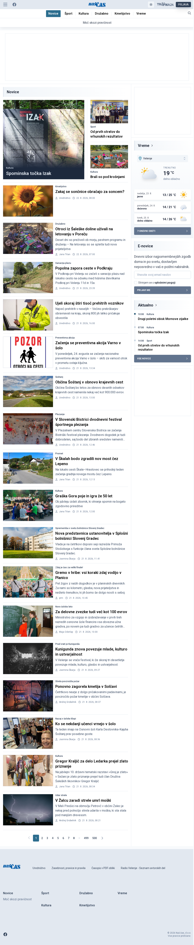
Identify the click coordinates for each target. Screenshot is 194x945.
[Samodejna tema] (151, 5)
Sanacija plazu (63, 263)
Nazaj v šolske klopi (65, 719)
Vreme (143, 145)
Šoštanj (59, 377)
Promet (59, 453)
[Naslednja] (102, 838)
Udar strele (61, 795)
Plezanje (60, 414)
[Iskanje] (189, 13)
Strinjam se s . (157, 282)
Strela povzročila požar (67, 681)
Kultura (9, 168)
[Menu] (5, 4)
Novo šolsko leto (64, 607)
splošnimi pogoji (164, 282)
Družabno (60, 224)
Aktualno (145, 305)
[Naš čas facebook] (14, 4)
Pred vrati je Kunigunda (67, 644)
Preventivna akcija (65, 338)
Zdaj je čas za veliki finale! (69, 567)
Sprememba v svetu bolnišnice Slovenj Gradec (79, 528)
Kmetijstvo (60, 186)
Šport (93, 127)
